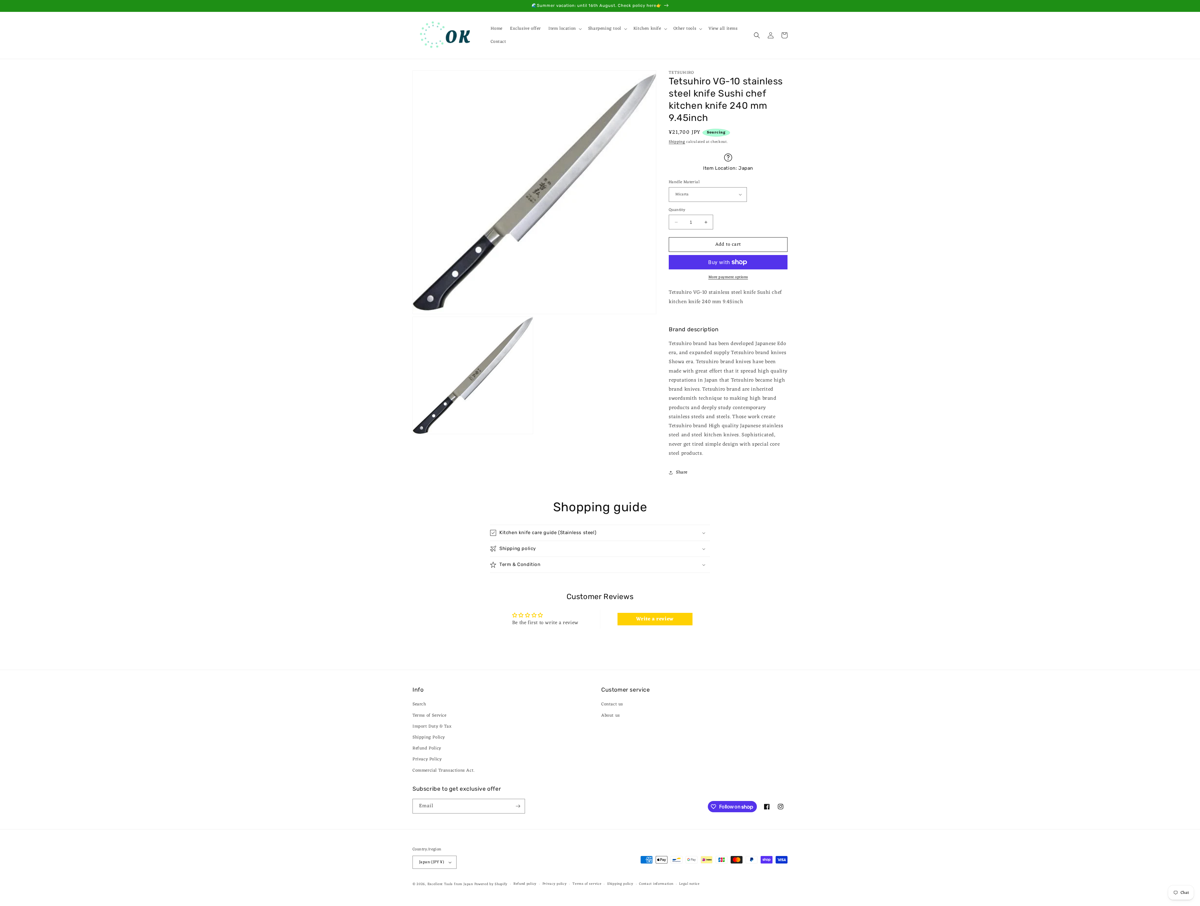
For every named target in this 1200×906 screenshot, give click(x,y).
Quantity (677, 210)
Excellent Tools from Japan (450, 884)
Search (419, 704)
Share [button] (682, 472)
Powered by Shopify (491, 884)
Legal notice (689, 884)
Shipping (677, 141)
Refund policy (525, 884)
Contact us (612, 704)
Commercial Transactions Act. (443, 770)
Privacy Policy (427, 759)
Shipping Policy (428, 737)
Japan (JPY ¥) (431, 862)
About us (610, 715)
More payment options (728, 277)
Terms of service (586, 884)
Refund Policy (426, 748)
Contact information (656, 884)
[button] (564, 28)
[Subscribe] (518, 806)
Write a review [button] (654, 619)
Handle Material (684, 182)
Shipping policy (620, 884)
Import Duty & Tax (432, 726)
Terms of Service (429, 715)
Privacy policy (554, 884)
